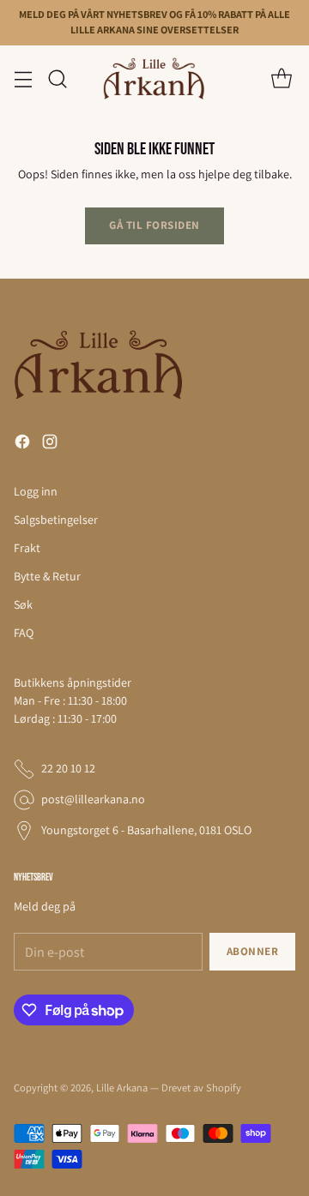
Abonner (253, 951)
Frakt (27, 548)
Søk (23, 604)
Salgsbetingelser (56, 519)
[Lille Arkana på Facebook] (22, 444)
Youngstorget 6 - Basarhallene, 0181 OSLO (146, 830)
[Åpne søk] (57, 78)
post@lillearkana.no (93, 799)
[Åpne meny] (22, 78)
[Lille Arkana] (154, 79)
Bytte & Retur (47, 576)
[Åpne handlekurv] (281, 78)
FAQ (23, 632)
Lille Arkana (122, 1087)
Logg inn (36, 491)
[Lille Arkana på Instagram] (49, 444)
